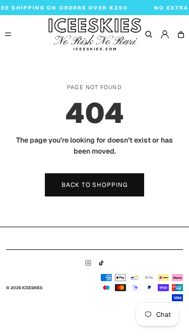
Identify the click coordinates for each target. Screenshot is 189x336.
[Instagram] (88, 263)
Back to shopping (94, 185)
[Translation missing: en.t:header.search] (149, 34)
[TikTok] (101, 263)
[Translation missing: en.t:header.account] (165, 34)
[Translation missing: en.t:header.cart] (181, 34)
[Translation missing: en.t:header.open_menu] (8, 34)
